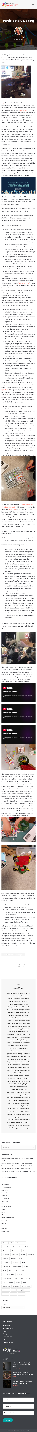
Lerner (15, 1270)
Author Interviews (6, 1187)
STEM (13, 1290)
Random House (6, 1286)
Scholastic (16, 1286)
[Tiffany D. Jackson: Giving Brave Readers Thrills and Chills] (7, 1384)
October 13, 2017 (18, 39)
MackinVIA (4, 1223)
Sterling (20, 1290)
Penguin (18, 1282)
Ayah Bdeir (12, 509)
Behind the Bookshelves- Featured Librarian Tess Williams (16, 1163)
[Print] (13, 965)
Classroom (4, 1196)
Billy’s (3, 103)
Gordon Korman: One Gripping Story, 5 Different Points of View (18, 1171)
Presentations (5, 1231)
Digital (3, 1204)
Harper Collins (6, 1262)
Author (11, 1243)
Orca (4, 1282)
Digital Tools (31, 1254)
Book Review (4, 1190)
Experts (3, 1212)
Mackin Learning (8, 1328)
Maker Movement (18, 1278)
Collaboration (6, 1254)
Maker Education (8, 955)
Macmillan (20, 1274)
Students (26, 1290)
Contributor (4, 1201)
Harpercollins (16, 1262)
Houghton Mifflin (17, 1266)
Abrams (5, 1243)
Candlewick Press (17, 1247)
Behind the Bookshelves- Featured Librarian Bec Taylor (15, 1169)
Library (3, 1215)
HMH (23, 1262)
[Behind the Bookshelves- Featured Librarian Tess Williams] (7, 1375)
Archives (3, 1304)
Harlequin (21, 1258)
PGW (24, 1282)
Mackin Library (5, 1220)
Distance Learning (6, 1207)
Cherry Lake (6, 1250)
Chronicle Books (16, 1250)
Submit (8, 1420)
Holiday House (6, 1266)
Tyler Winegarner (23, 283)
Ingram (4, 1270)
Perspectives (4, 1229)
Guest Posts (5, 1258)
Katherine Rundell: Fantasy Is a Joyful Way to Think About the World (17, 1159)
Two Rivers (5, 1294)
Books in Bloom (5, 1193)
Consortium (15, 1254)
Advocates (4, 1182)
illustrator (26, 1266)
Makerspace (19, 955)
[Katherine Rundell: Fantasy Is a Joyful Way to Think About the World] (7, 1366)
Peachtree (10, 1282)
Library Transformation (7, 1218)
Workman (13, 1294)
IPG (10, 1270)
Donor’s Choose (23, 110)
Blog (4, 1339)
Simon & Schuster (26, 1286)
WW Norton (21, 1294)
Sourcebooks (6, 1290)
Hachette (13, 1258)
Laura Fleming (19, 37)
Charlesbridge (28, 1247)
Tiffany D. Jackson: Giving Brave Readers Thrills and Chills (16, 1166)
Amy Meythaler (5, 1185)
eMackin (3, 1209)
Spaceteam (4, 390)
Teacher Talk (6, 1198)
